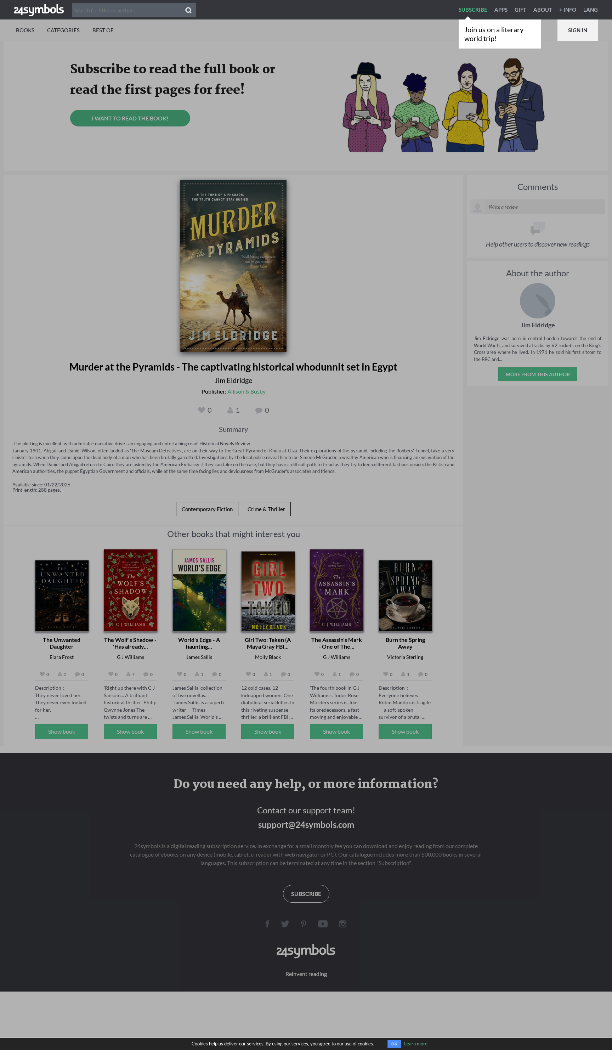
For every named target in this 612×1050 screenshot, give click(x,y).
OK (394, 1044)
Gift (520, 9)
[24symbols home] (39, 9)
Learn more (415, 1043)
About (542, 9)
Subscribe (473, 9)
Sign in (577, 30)
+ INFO (567, 9)
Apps (501, 9)
